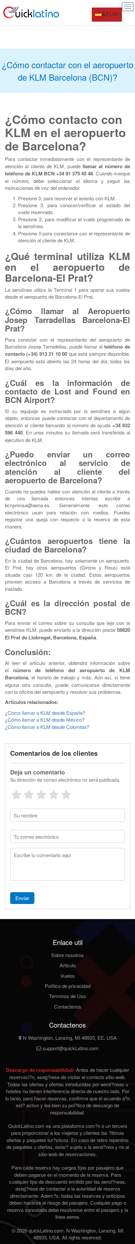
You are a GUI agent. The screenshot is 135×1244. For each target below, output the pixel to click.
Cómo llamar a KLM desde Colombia (47, 726)
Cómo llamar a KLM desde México (45, 719)
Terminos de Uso (67, 996)
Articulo (68, 965)
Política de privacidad (67, 985)
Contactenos (67, 1006)
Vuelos (67, 975)
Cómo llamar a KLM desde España (45, 712)
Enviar (22, 897)
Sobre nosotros (67, 955)
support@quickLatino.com (70, 1048)
